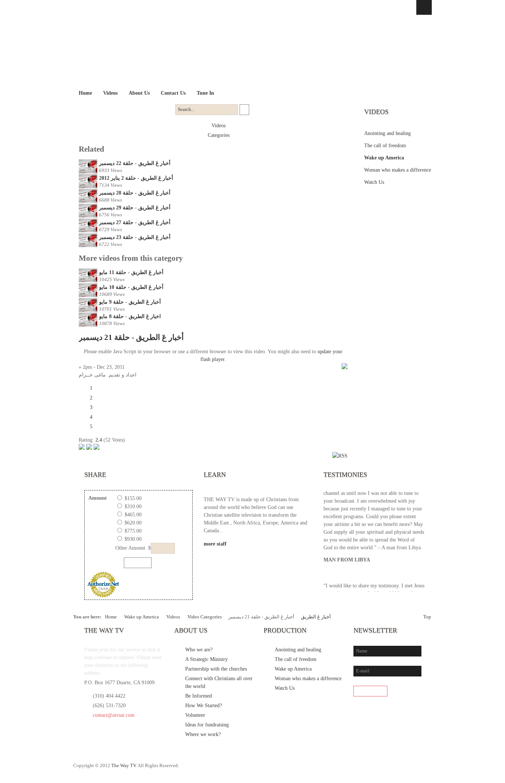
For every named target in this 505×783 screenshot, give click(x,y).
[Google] (410, 769)
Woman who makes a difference (397, 170)
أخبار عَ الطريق (316, 617)
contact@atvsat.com (114, 715)
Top (427, 617)
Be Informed (198, 696)
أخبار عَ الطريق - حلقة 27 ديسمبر (134, 222)
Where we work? (203, 734)
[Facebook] (380, 769)
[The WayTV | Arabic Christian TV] (246, 51)
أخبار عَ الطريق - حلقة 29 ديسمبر (134, 207)
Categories (219, 135)
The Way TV (123, 765)
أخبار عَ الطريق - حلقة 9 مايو (130, 302)
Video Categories (204, 617)
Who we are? (199, 649)
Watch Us (374, 182)
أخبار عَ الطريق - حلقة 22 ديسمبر (134, 163)
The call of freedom (385, 145)
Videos (218, 125)
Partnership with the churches (216, 669)
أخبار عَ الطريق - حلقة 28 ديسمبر (134, 193)
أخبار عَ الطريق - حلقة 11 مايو (131, 272)
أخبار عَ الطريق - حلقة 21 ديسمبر (131, 337)
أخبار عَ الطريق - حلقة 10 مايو (131, 287)
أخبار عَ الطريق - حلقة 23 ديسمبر (134, 237)
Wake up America (384, 158)
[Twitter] (395, 769)
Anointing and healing (387, 133)
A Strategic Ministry (206, 659)
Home (111, 617)
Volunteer (195, 715)
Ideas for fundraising (207, 725)
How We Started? (203, 705)
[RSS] (425, 769)
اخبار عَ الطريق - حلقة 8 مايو (130, 316)
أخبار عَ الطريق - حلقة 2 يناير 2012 (136, 178)
